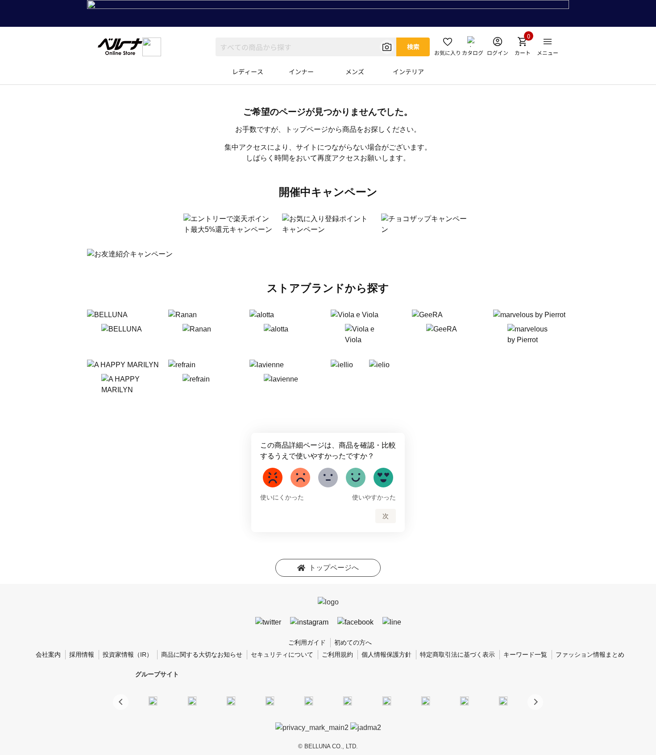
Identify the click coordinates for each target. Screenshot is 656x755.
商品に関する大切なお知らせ (201, 654)
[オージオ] (425, 700)
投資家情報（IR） (128, 654)
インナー (301, 71)
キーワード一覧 (525, 654)
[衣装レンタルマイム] (153, 700)
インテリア (408, 71)
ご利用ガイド (307, 642)
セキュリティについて (282, 654)
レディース (247, 71)
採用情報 (81, 654)
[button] (535, 702)
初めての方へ (353, 642)
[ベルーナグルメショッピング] (347, 700)
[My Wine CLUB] (386, 700)
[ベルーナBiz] (191, 700)
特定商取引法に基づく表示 (457, 654)
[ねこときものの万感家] (230, 700)
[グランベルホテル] (308, 700)
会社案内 (48, 654)
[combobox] (306, 47)
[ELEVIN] (270, 700)
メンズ (354, 71)
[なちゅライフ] (464, 700)
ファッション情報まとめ (590, 654)
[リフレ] (503, 700)
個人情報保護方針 (386, 654)
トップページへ (334, 567)
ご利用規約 (337, 654)
